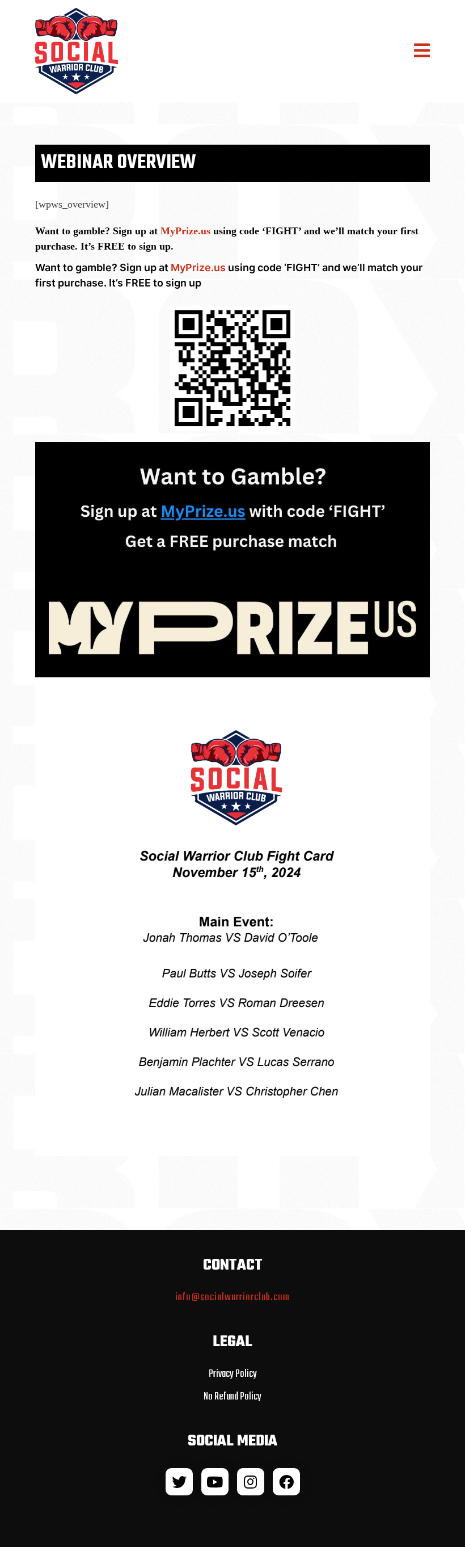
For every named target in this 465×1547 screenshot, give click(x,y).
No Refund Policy (232, 1397)
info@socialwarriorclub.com (232, 1297)
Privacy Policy (233, 1374)
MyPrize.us (185, 231)
